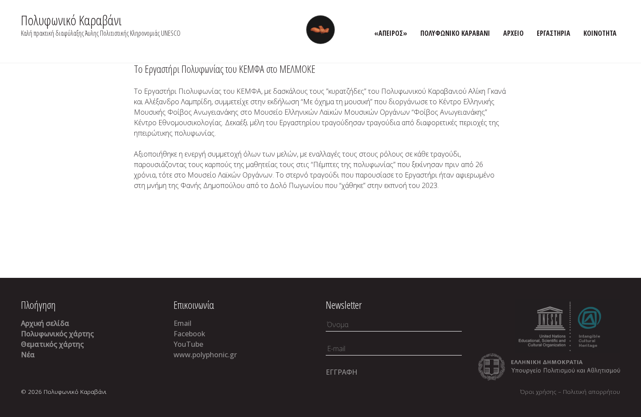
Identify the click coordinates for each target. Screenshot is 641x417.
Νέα (28, 354)
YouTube (188, 344)
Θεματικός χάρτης (52, 344)
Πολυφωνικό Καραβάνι (71, 19)
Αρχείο (513, 33)
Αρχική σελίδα (45, 323)
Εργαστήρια (553, 33)
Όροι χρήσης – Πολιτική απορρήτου (570, 391)
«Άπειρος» (390, 33)
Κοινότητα (600, 33)
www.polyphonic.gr (205, 354)
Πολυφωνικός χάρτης (57, 333)
